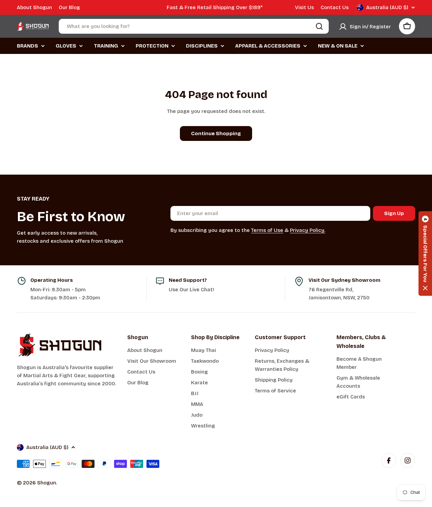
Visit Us (304, 7)
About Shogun (34, 7)
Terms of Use (267, 230)
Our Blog (69, 7)
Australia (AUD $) (387, 7)
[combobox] (194, 26)
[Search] (319, 26)
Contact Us (335, 7)
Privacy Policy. (307, 230)
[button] (425, 253)
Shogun (46, 483)
